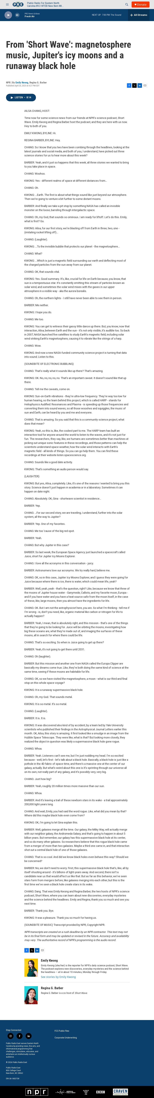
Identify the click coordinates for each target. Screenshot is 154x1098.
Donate (141, 4)
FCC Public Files (62, 1031)
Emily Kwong (21, 82)
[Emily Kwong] (31, 968)
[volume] (17, 15)
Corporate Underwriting (66, 1038)
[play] (8, 15)
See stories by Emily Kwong (58, 977)
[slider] (22, 15)
